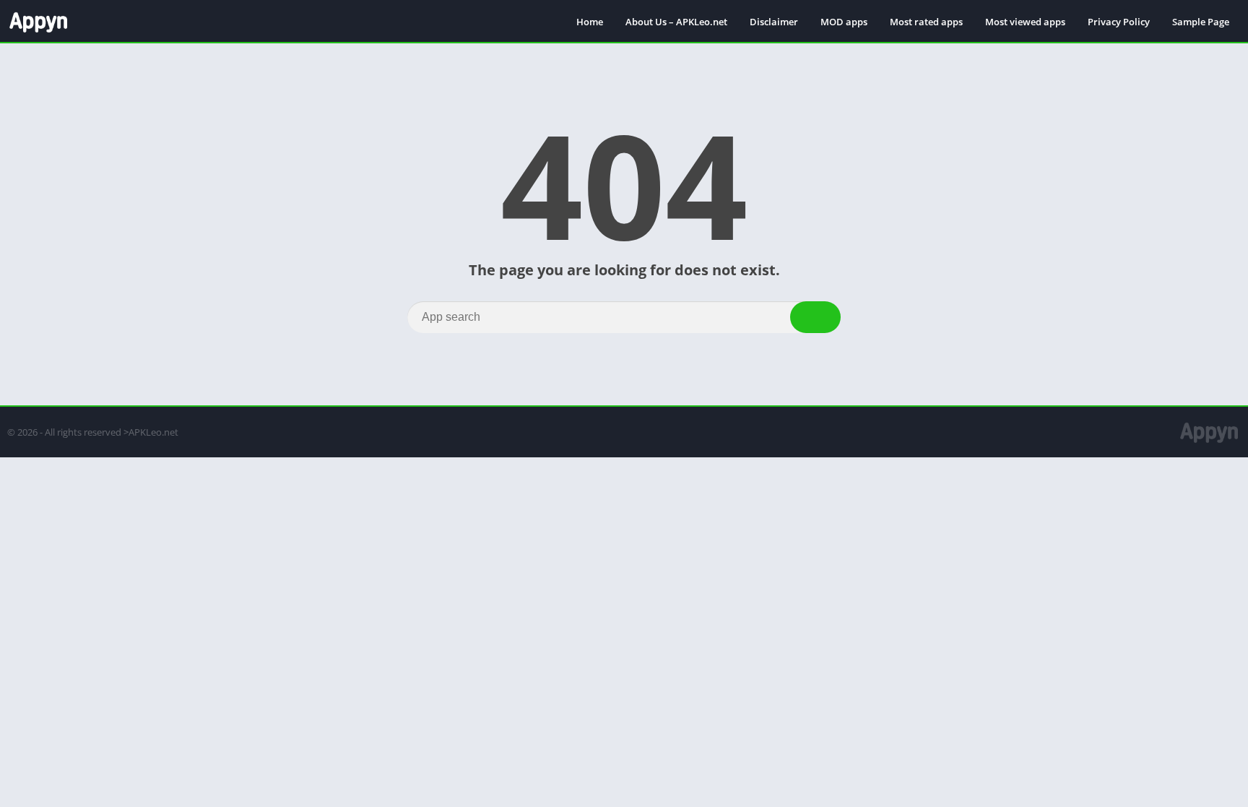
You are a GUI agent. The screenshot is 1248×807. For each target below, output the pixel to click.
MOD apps (843, 21)
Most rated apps (926, 21)
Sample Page (1200, 21)
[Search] (815, 317)
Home (589, 21)
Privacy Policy (1119, 21)
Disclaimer (774, 21)
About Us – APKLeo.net (676, 21)
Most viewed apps (1025, 21)
